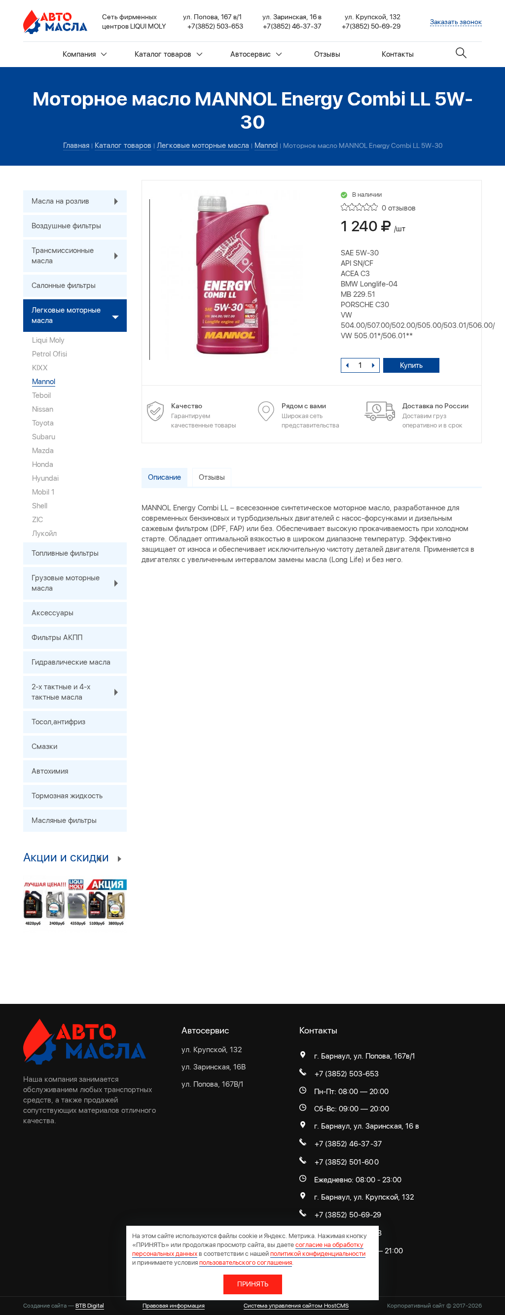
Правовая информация (174, 1305)
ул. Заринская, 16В (213, 1067)
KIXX (40, 367)
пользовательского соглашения (245, 1262)
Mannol (43, 381)
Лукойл (44, 533)
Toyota (43, 423)
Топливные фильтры (65, 553)
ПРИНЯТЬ (252, 1284)
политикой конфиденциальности (317, 1253)
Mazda (43, 450)
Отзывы (327, 54)
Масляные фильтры (64, 820)
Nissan (42, 409)
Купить (411, 365)
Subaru (43, 436)
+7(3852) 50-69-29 (371, 26)
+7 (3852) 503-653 (347, 1073)
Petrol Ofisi (49, 354)
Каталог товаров (163, 54)
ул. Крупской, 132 (211, 1049)
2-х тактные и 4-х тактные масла (61, 692)
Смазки (44, 746)
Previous (99, 858)
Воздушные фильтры (66, 225)
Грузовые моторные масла (66, 583)
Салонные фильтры (64, 285)
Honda (42, 464)
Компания (79, 54)
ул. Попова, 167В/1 (212, 1084)
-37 (376, 1143)
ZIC (37, 519)
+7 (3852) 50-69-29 (348, 1214)
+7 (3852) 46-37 (342, 1143)
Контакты (398, 54)
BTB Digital (89, 1305)
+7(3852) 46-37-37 (292, 26)
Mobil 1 (43, 492)
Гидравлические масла (71, 662)
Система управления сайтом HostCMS (296, 1305)
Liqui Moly (48, 340)
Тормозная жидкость (67, 795)
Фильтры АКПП (57, 637)
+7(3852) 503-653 (215, 26)
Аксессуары (52, 612)
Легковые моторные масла (66, 315)
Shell (39, 505)
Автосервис (250, 54)
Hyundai (45, 478)
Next (119, 858)
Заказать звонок (456, 22)
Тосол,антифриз (58, 721)
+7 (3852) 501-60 (344, 1162)
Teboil (41, 395)
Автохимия (50, 771)
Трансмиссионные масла (63, 255)
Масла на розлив (60, 201)
